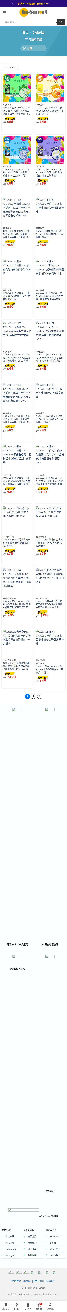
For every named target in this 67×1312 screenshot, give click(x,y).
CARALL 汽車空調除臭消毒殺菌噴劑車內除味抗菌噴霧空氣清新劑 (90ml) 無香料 (16, 666)
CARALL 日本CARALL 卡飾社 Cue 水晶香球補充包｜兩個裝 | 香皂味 (49, 110)
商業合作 (54, 1249)
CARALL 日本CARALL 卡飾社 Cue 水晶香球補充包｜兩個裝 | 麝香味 (49, 234)
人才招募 (54, 1255)
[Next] (39, 696)
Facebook (10, 1249)
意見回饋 (32, 1255)
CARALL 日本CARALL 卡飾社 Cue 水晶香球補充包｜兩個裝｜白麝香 (49, 419)
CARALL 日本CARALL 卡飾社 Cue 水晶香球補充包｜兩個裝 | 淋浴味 (16, 296)
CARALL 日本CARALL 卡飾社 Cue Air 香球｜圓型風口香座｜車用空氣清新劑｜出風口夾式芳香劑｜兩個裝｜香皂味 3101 (49, 172)
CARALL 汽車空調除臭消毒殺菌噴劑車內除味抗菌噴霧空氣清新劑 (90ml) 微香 (49, 604)
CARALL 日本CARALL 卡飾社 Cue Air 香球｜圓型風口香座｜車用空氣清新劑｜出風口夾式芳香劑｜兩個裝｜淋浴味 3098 (16, 172)
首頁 (25, 32)
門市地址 (9, 1242)
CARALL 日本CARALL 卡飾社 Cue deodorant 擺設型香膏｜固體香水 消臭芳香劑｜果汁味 (49, 296)
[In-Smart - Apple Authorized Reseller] (33, 12)
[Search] (61, 22)
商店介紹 (9, 1236)
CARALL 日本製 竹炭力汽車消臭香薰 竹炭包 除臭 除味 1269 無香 (49, 542)
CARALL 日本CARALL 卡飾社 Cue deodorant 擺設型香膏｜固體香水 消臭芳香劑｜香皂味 (16, 357)
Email (53, 1242)
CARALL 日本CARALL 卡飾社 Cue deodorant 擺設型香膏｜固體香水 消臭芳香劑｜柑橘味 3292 (49, 357)
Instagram (10, 1255)
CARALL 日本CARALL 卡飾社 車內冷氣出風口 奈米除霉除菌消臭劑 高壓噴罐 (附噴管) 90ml (49, 481)
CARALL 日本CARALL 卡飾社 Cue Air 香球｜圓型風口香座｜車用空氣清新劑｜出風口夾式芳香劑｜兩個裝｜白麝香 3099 (16, 419)
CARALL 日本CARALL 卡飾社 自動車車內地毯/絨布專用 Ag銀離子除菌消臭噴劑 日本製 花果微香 (17, 604)
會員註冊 (32, 1242)
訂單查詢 (32, 1249)
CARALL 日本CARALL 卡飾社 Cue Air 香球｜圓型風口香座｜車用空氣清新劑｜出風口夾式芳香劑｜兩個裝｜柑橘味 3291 (16, 234)
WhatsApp (55, 1236)
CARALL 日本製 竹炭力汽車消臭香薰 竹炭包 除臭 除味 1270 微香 (16, 542)
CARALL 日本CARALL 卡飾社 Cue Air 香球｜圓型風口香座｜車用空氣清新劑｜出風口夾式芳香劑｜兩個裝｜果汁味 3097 (16, 110)
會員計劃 (32, 1236)
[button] (4, 12)
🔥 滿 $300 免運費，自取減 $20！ (33, 3)
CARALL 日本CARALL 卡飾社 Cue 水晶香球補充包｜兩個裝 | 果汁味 (49, 669)
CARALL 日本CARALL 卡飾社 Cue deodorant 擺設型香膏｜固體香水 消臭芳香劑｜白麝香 (16, 481)
